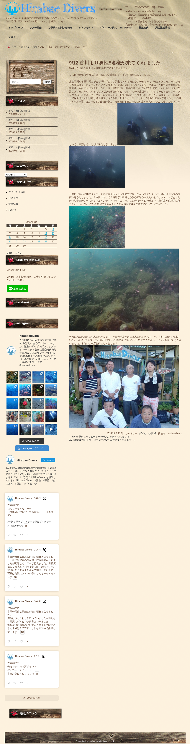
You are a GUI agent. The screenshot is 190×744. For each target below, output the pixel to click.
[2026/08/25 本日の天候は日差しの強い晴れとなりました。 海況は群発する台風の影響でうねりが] (38, 377)
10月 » (18, 253)
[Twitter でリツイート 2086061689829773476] (16, 683)
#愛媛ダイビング (42, 521)
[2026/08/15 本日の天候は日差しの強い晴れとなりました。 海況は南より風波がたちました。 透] (51, 403)
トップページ (15, 27)
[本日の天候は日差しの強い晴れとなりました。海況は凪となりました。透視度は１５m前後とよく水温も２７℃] (12, 390)
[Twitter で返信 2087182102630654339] (9, 587)
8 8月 (37, 656)
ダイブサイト (86, 27)
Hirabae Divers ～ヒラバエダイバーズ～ (51, 8)
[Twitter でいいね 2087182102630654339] (22, 587)
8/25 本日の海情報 (19, 129)
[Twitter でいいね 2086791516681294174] (22, 641)
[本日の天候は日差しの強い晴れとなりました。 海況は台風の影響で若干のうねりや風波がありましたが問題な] (25, 429)
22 (17, 241)
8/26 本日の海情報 (19, 120)
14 (10, 237)
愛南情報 (13, 203)
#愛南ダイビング (23, 521)
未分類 (12, 209)
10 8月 (37, 601)
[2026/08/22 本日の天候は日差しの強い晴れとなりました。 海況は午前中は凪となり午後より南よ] (25, 390)
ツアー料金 (36, 27)
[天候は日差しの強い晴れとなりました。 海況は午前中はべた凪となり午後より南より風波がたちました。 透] (12, 403)
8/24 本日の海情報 (19, 138)
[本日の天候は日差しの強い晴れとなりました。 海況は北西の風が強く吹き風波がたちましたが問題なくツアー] (51, 416)
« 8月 (9, 253)
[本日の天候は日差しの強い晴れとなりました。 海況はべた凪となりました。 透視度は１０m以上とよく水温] (51, 390)
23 (24, 241)
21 (10, 241)
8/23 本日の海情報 (19, 147)
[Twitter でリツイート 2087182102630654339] (16, 587)
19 (46, 237)
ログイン (178, 740)
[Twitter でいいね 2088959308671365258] (22, 535)
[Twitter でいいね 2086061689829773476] (22, 683)
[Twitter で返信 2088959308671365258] (9, 535)
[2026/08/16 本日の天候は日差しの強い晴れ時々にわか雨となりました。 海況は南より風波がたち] (38, 403)
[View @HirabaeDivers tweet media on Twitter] (26, 526)
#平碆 (10, 521)
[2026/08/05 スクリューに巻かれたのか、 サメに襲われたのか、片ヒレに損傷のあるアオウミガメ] (51, 429)
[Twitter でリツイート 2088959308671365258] (16, 535)
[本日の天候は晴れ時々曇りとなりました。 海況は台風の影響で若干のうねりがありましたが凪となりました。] (38, 429)
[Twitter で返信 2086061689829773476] (9, 683)
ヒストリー (15, 198)
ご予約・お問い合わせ (60, 27)
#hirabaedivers (15, 525)
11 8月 (37, 549)
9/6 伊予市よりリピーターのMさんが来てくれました (99, 436)
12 (46, 233)
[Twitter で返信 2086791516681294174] (9, 641)
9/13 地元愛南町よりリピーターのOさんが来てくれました (102, 439)
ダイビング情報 (147, 433)
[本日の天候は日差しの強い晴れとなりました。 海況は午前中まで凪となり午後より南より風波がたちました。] (38, 390)
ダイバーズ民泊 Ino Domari (116, 27)
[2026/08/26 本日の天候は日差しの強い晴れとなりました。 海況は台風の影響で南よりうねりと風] (25, 377)
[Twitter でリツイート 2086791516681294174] (16, 641)
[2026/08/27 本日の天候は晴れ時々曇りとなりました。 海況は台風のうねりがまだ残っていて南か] (12, 377)
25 (38, 241)
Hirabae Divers (23, 498)
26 (46, 241)
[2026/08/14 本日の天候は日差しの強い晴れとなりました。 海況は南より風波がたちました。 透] (12, 416)
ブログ (12, 37)
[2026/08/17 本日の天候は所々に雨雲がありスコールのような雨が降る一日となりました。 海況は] (25, 403)
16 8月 (37, 498)
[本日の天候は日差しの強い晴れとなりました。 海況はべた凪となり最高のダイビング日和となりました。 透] (51, 377)
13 (53, 233)
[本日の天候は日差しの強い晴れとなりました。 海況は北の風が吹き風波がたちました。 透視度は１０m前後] (38, 416)
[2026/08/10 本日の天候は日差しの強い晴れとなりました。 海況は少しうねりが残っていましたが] (12, 429)
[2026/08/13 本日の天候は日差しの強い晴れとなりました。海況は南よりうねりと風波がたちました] (25, 416)
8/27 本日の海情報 (19, 111)
